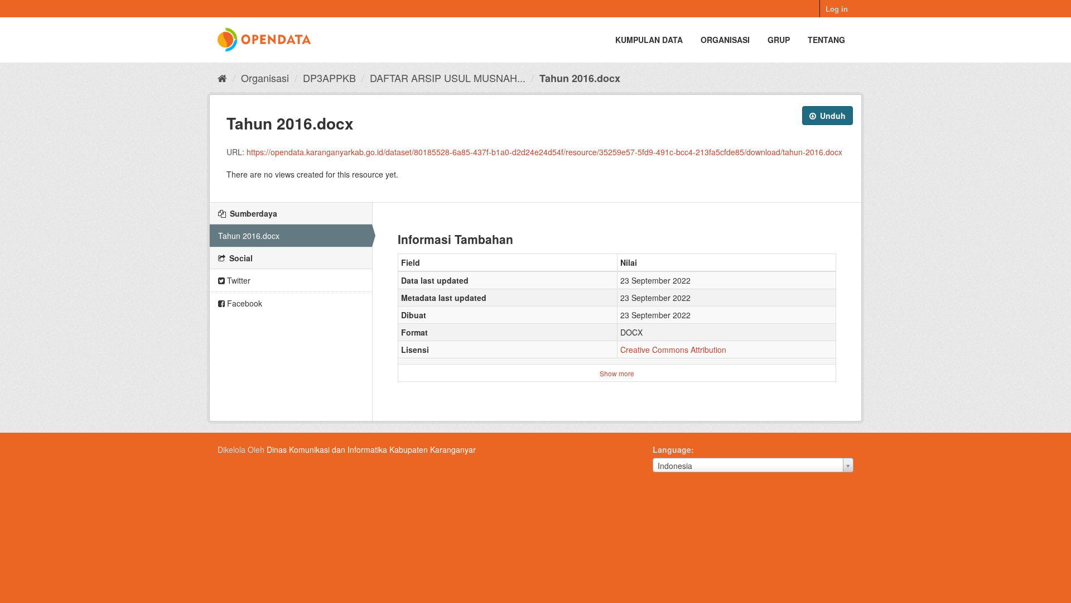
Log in (837, 8)
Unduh (832, 115)
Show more (617, 373)
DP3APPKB (329, 77)
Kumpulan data (649, 39)
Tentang (826, 39)
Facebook (243, 303)
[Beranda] (222, 77)
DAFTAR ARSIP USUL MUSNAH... (447, 77)
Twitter (237, 280)
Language (672, 449)
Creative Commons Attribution (673, 349)
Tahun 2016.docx (579, 78)
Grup (779, 39)
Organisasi (725, 39)
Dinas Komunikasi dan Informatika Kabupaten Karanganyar (371, 449)
